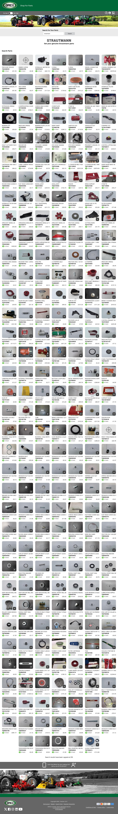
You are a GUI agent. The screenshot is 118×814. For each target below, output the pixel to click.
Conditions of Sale (91, 807)
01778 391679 (59, 809)
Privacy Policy (101, 807)
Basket (53, 804)
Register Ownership (69, 804)
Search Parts (59, 804)
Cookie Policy (110, 807)
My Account (46, 804)
